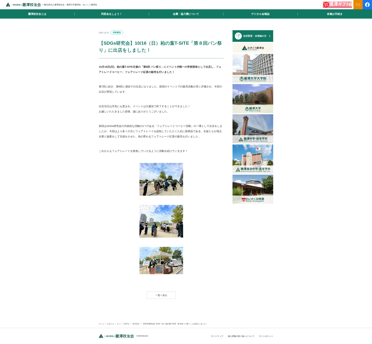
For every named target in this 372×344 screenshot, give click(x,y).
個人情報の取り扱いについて (241, 336)
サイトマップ (217, 336)
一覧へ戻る (161, 295)
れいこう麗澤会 (123, 324)
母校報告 (117, 32)
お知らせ (110, 324)
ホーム (101, 324)
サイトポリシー (266, 336)
